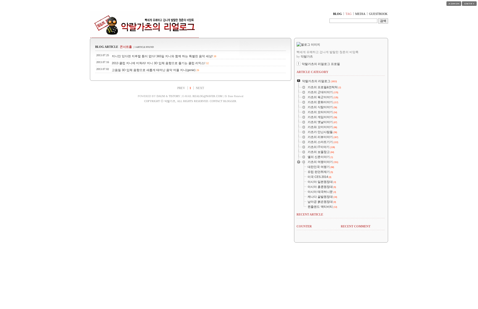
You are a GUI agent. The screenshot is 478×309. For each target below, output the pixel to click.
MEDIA (360, 13)
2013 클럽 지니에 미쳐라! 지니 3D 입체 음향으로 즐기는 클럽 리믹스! (158, 63)
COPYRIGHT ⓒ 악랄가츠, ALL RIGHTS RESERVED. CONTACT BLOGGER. (190, 101)
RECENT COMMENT (355, 226)
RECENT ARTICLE (310, 214)
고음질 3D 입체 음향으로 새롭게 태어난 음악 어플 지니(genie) (154, 70)
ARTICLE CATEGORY (312, 72)
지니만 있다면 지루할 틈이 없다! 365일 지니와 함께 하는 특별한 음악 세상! (162, 56)
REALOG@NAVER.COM (207, 96)
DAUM (161, 96)
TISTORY (174, 96)
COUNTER (304, 226)
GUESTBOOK (378, 13)
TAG (348, 13)
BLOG (337, 13)
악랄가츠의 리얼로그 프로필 (321, 64)
